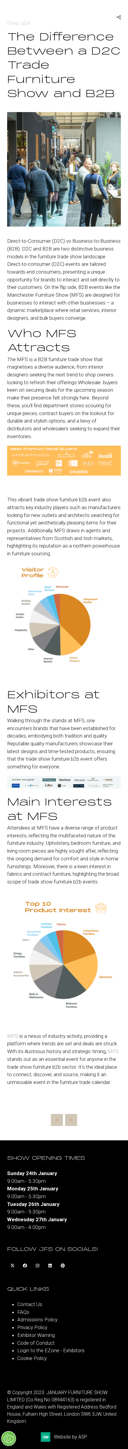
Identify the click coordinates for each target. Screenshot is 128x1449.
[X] (12, 1265)
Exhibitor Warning (36, 1335)
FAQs (23, 1312)
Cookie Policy (32, 1358)
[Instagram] (37, 1265)
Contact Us (29, 1304)
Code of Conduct (36, 1343)
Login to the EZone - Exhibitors (51, 1350)
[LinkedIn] (50, 1265)
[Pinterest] (62, 1265)
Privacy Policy (32, 1327)
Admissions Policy (37, 1320)
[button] (119, 17)
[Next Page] (71, 1120)
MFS (12, 1036)
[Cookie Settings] (8, 1438)
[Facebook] (25, 1265)
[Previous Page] (57, 1120)
